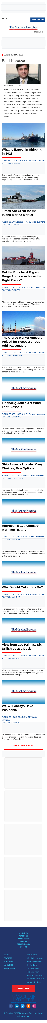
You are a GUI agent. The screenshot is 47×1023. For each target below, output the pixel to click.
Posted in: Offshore (11, 417)
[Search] (6, 19)
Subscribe (23, 988)
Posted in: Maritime (11, 540)
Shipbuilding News (35, 958)
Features (8, 958)
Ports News (32, 965)
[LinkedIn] (17, 1006)
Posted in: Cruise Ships (13, 355)
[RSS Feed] (28, 1006)
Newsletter (23, 939)
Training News (33, 972)
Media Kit (38, 32)
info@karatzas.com (12, 85)
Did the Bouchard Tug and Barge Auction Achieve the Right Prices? (21, 276)
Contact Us (24, 941)
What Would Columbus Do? (22, 587)
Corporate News (34, 982)
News (6, 955)
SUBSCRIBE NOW (38, 19)
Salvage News (33, 968)
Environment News (35, 979)
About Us (23, 933)
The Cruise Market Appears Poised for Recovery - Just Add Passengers (22, 341)
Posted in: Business (11, 290)
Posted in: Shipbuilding (12, 478)
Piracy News (32, 955)
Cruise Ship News (34, 962)
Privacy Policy (23, 944)
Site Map (23, 947)
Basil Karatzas (38, 161)
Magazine (8, 965)
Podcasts (8, 962)
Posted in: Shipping (11, 163)
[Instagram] (34, 1006)
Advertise (23, 936)
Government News (35, 975)
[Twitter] (23, 1006)
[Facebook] (11, 1006)
